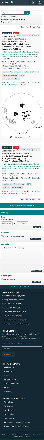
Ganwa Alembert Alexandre (24, 52)
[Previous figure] (11, 137)
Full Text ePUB (15, 85)
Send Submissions (13, 383)
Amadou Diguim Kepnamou (16, 166)
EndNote (36, 35)
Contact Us (10, 367)
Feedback (9, 371)
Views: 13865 (25, 178)
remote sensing (7, 72)
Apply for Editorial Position (14, 300)
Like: (26, 68)
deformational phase (31, 72)
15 (21, 137)
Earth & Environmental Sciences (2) (14, 236)
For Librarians (9, 414)
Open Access (9, 418)
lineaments (18, 72)
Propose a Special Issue (13, 304)
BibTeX (29, 35)
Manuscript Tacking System (14, 296)
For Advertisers (9, 410)
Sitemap (9, 392)
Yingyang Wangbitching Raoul (19, 56)
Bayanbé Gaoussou (28, 168)
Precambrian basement (10, 75)
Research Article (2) (9, 279)
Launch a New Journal (12, 308)
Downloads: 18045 (14, 68)
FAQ (7, 375)
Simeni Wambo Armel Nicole (17, 54)
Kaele (22, 75)
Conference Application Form (15, 312)
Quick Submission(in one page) (15, 320)
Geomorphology (19, 184)
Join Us (9, 387)
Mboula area (7, 184)
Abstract (5, 82)
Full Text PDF (17, 82)
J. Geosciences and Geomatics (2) (13, 248)
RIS (24, 35)
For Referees (8, 406)
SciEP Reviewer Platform (13, 316)
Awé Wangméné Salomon (12, 164)
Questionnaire (11, 379)
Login (39, 3)
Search (32, 3)
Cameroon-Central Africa (11, 79)
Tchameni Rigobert (27, 164)
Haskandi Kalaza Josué (13, 168)
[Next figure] (29, 137)
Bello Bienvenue (9, 52)
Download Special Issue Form (17, 426)
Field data (6, 187)
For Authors (8, 402)
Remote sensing (17, 187)
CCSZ (29, 184)
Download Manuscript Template (18, 422)
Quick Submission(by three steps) (16, 324)
